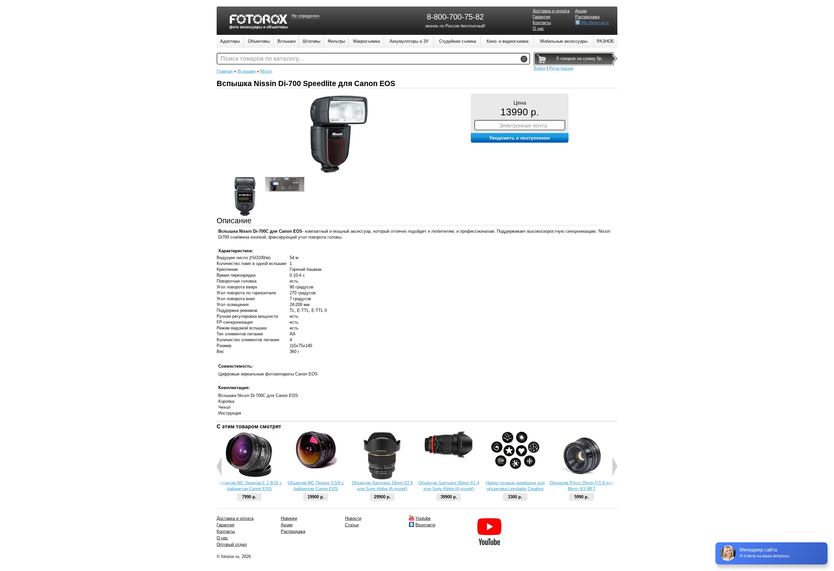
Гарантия (541, 16)
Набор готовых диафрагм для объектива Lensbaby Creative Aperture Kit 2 (515, 488)
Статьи (352, 524)
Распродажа (587, 16)
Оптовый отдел (232, 544)
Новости (353, 518)
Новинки (289, 518)
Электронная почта (523, 125)
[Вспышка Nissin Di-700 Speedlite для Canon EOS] (339, 173)
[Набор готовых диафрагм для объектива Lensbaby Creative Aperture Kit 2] (515, 467)
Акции (581, 10)
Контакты (542, 22)
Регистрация (561, 68)
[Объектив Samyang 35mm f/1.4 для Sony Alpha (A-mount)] (448, 456)
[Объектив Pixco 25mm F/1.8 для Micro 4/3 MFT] (581, 478)
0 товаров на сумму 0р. (579, 58)
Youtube (423, 518)
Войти (539, 68)
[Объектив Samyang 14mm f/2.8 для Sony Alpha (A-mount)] (382, 478)
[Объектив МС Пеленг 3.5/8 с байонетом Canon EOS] (315, 466)
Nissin (266, 71)
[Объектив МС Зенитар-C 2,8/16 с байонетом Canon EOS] (249, 476)
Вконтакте (425, 524)
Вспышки (246, 71)
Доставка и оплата (551, 10)
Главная (225, 71)
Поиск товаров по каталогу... (262, 58)
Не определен (305, 15)
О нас (538, 28)
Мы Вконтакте (595, 22)
